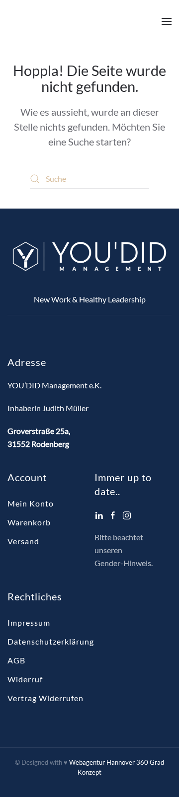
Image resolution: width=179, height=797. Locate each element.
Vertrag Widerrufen (45, 698)
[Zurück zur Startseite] (69, 21)
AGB (16, 660)
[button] (167, 21)
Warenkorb (29, 522)
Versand (23, 541)
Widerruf (25, 679)
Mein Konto (30, 503)
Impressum (28, 622)
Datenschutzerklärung (50, 641)
